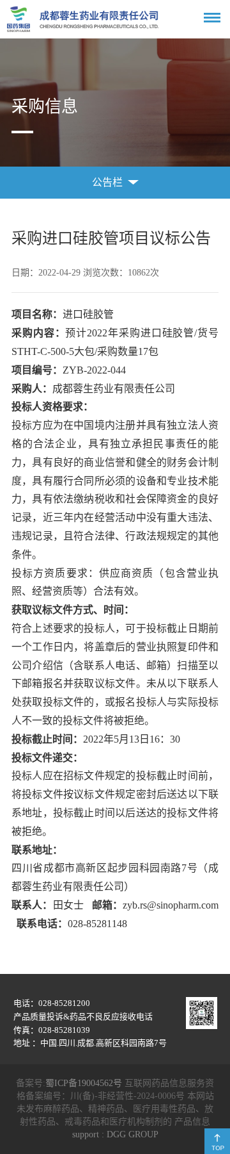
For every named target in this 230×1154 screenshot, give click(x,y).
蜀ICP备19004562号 (83, 1083)
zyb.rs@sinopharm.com (170, 905)
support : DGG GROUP (115, 1134)
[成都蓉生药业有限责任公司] (82, 19)
